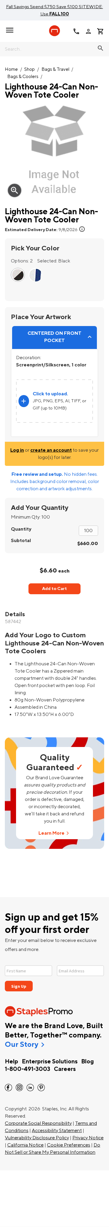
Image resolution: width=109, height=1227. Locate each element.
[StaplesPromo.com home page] (54, 30)
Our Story (21, 1045)
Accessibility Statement (57, 1130)
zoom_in (14, 190)
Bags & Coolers (22, 76)
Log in (17, 450)
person (88, 31)
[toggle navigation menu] (10, 30)
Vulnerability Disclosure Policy (37, 1138)
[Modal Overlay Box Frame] (54, 975)
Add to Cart (54, 588)
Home (11, 69)
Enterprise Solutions (50, 1062)
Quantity (21, 529)
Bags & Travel (55, 69)
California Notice (25, 1145)
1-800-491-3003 (27, 1069)
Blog (87, 1062)
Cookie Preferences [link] (68, 1145)
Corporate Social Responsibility (38, 1123)
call (76, 31)
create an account (51, 450)
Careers (65, 1069)
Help (11, 1062)
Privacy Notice (88, 1138)
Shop (29, 69)
